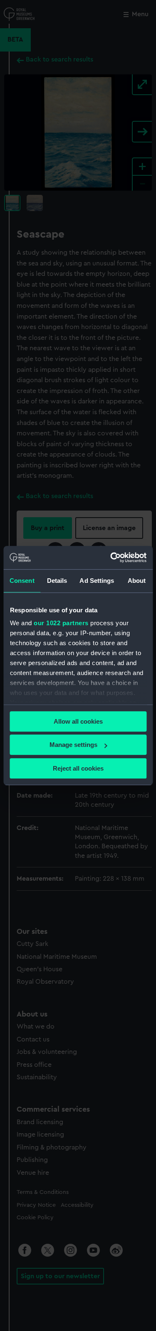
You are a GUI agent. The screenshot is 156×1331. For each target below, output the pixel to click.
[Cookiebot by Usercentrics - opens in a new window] (111, 557)
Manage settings (73, 744)
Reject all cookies (78, 768)
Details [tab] (57, 580)
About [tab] (137, 580)
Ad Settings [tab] (96, 580)
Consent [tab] (22, 580)
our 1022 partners (61, 622)
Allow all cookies (78, 721)
